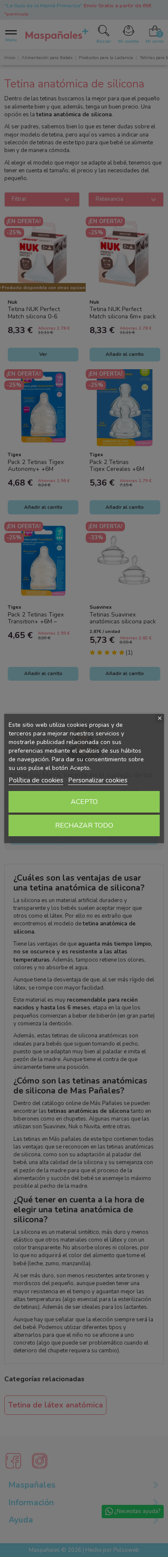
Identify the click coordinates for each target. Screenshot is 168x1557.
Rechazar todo (84, 825)
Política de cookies (36, 780)
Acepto (84, 802)
